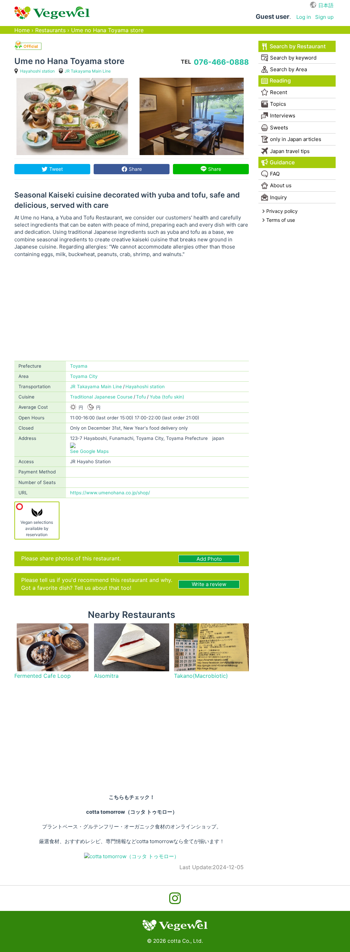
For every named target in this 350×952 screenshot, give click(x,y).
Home (22, 30)
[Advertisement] (131, 309)
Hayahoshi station (37, 71)
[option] (71, 116)
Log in (303, 17)
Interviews (282, 115)
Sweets (279, 127)
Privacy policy (282, 211)
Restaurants (50, 30)
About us (281, 185)
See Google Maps (89, 451)
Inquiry (278, 197)
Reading (280, 80)
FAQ (275, 173)
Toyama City (83, 376)
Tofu (141, 396)
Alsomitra (106, 676)
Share (135, 169)
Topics (278, 104)
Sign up (324, 17)
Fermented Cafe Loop (42, 676)
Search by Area (288, 69)
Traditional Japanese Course (101, 396)
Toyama (79, 366)
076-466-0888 (221, 62)
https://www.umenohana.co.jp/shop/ (110, 492)
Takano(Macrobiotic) (201, 676)
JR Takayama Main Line (88, 71)
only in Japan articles (295, 139)
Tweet (56, 169)
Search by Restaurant (298, 46)
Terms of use (280, 220)
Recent (278, 92)
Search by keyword (293, 57)
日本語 (326, 5)
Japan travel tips (290, 151)
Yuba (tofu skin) (167, 396)
